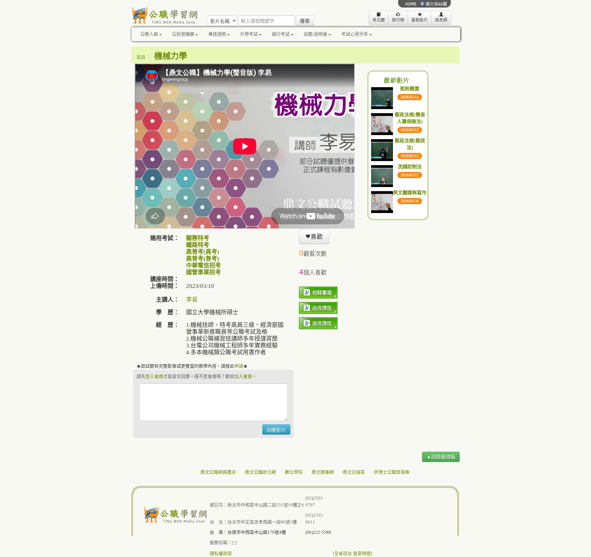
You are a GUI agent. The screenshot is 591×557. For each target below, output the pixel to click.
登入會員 (154, 376)
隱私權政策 (221, 553)
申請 (238, 366)
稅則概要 (409, 88)
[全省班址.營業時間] (352, 553)
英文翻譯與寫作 (409, 192)
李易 (192, 299)
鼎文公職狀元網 (260, 472)
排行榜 (398, 20)
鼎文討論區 (354, 472)
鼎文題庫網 (323, 472)
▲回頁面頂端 (440, 456)
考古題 (378, 20)
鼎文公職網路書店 (218, 472)
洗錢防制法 (410, 166)
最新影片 (419, 20)
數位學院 (294, 472)
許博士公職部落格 (391, 472)
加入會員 (243, 376)
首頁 (140, 57)
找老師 (441, 20)
